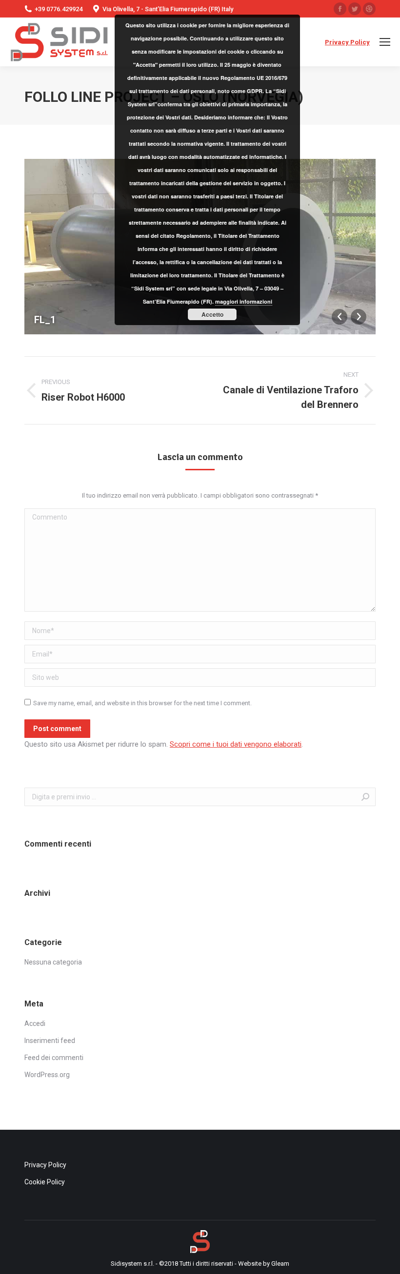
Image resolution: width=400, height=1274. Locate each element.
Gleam (280, 1263)
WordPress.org (47, 1075)
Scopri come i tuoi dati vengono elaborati (235, 744)
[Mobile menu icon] (385, 42)
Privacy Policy (347, 42)
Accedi (34, 1023)
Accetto (212, 314)
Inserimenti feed (49, 1040)
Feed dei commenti (53, 1058)
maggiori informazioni (243, 301)
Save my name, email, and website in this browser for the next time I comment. (142, 703)
